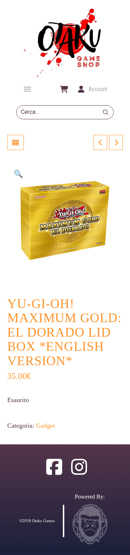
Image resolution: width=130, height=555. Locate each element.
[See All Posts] (15, 142)
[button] (27, 89)
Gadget (45, 425)
